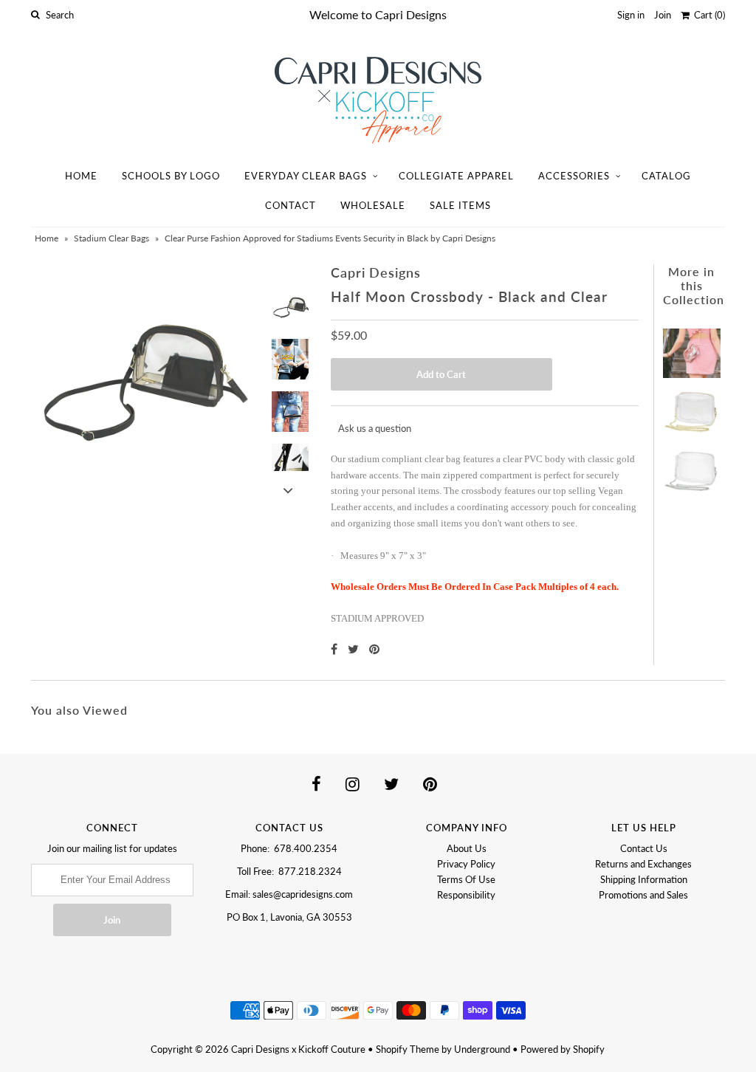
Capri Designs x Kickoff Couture (298, 1049)
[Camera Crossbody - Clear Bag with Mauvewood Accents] (691, 349)
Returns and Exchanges (643, 864)
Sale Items (460, 205)
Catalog (666, 176)
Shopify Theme (407, 1049)
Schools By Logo (171, 176)
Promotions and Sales (643, 895)
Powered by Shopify (562, 1049)
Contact (290, 205)
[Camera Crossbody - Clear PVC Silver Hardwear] (691, 464)
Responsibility (466, 895)
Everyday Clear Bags (305, 176)
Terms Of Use (466, 879)
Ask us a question (374, 428)
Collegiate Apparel (456, 176)
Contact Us (643, 848)
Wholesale (372, 205)
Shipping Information (643, 879)
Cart (707, 15)
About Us (467, 848)
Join (662, 15)
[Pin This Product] (374, 649)
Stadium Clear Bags (111, 238)
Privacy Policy (466, 864)
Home (81, 176)
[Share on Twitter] (355, 649)
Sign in (631, 15)
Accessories (574, 176)
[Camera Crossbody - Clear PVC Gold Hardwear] (691, 406)
